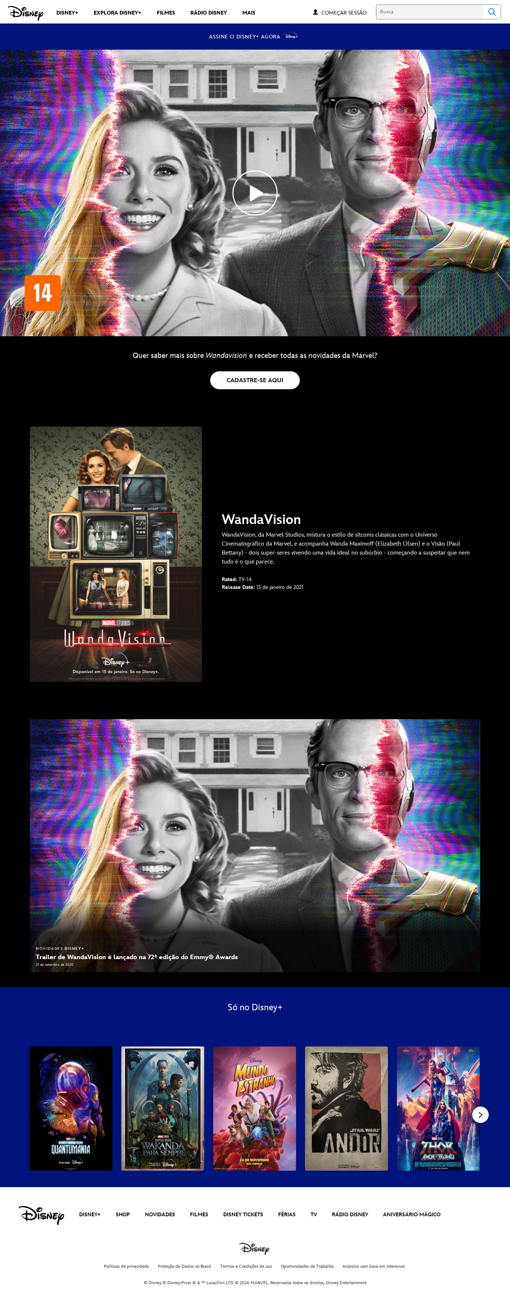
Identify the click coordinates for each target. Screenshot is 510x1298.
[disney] (41, 1215)
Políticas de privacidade (126, 1266)
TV (314, 1214)
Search (492, 11)
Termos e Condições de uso (246, 1266)
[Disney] (25, 13)
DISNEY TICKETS (243, 1214)
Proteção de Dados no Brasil (184, 1266)
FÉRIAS (287, 1214)
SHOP (123, 1214)
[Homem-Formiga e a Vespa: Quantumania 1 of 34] (70, 1108)
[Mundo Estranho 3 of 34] (254, 1108)
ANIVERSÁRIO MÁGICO (412, 1214)
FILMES (199, 1214)
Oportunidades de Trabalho (307, 1266)
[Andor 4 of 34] (346, 1108)
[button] (348, 12)
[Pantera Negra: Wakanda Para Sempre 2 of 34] (162, 1108)
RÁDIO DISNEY (350, 1214)
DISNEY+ (90, 1214)
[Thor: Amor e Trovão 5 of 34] (438, 1108)
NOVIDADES (160, 1214)
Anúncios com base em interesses (373, 1266)
